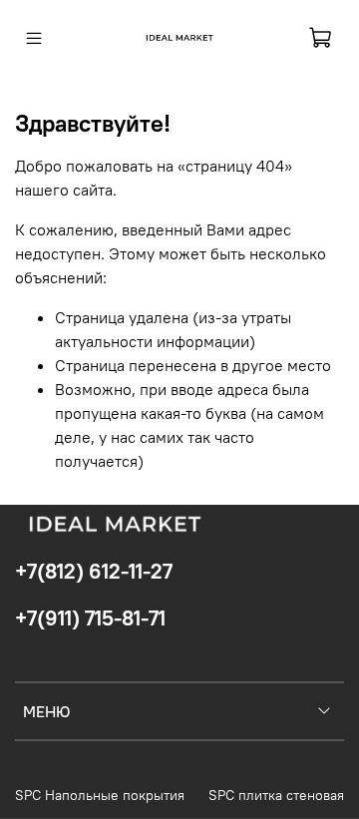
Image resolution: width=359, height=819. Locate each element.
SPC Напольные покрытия (99, 795)
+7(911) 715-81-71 (90, 618)
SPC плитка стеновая (276, 795)
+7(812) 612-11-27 (94, 571)
